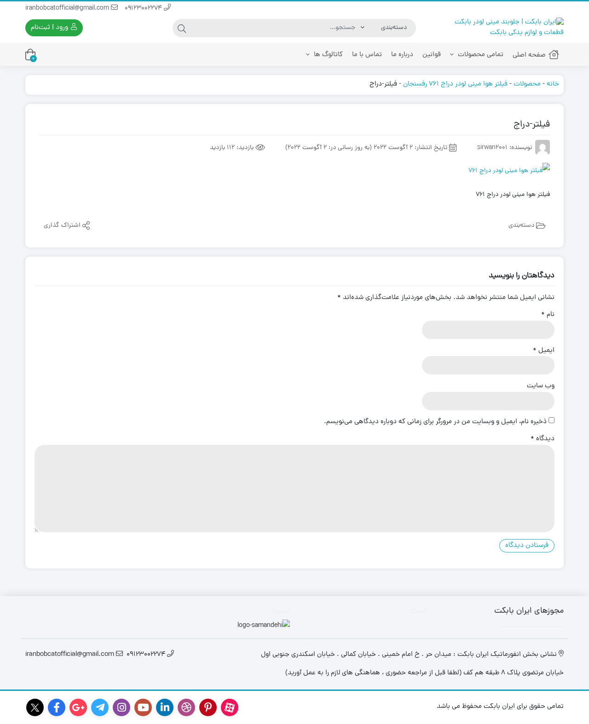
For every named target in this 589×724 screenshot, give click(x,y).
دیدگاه (542, 439)
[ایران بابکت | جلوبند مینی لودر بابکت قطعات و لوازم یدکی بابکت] (500, 27)
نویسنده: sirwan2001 (504, 148)
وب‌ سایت (540, 386)
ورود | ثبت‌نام (50, 28)
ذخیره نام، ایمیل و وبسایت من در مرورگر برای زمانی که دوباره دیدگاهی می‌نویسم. (435, 422)
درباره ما (402, 55)
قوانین (431, 55)
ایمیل (543, 351)
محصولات (527, 84)
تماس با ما (367, 55)
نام (547, 315)
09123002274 (144, 8)
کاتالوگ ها (327, 55)
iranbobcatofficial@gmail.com (68, 8)
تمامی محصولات (479, 55)
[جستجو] (182, 28)
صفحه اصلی (529, 55)
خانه (553, 84)
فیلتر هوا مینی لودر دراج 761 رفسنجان (455, 84)
